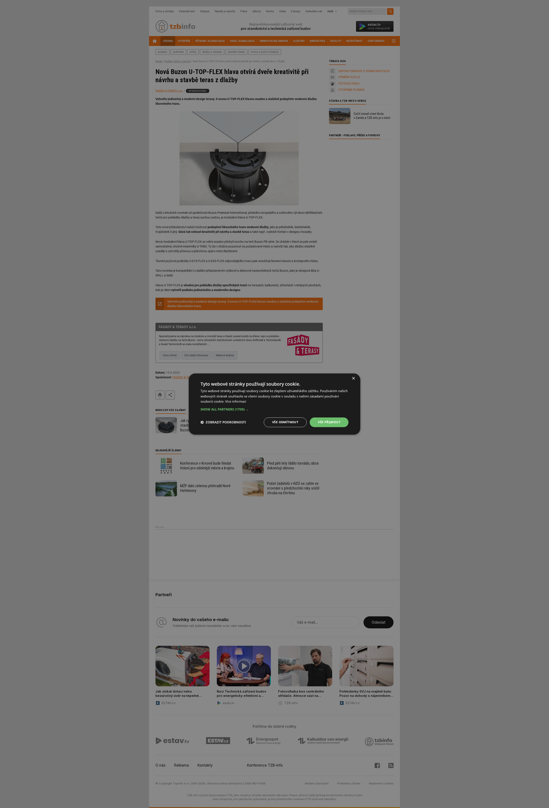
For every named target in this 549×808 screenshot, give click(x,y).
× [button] (353, 378)
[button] (274, 409)
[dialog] (274, 404)
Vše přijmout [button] (329, 422)
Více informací (235, 401)
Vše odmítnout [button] (285, 422)
